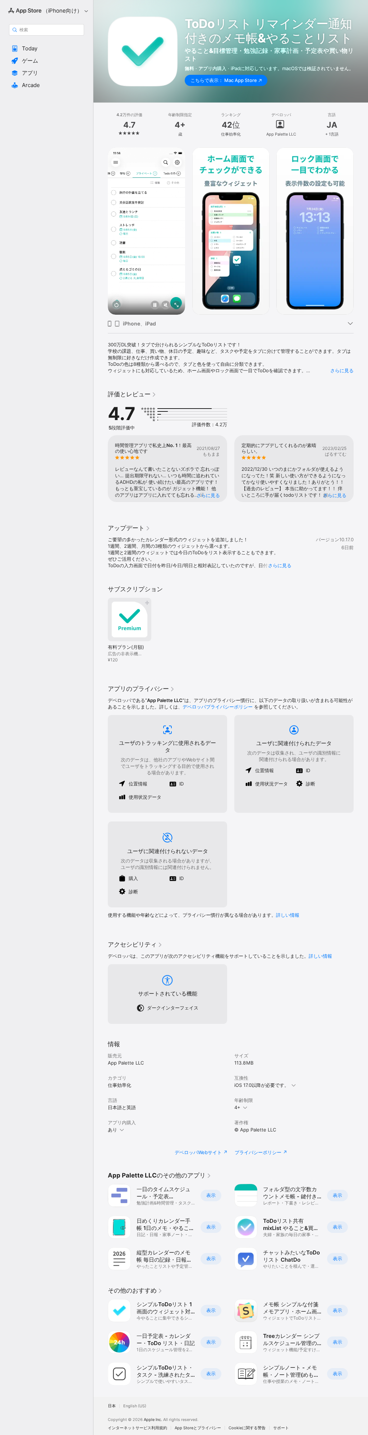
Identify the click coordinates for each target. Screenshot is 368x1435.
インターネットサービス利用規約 (137, 1428)
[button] (46, 48)
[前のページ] (101, 124)
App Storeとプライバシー (198, 1428)
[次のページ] (361, 124)
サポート (281, 1428)
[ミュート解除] (165, 305)
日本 (112, 1406)
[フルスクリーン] (176, 305)
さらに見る (342, 370)
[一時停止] (155, 305)
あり (112, 1130)
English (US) (134, 1406)
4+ (237, 1107)
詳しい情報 (287, 915)
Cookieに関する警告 (247, 1428)
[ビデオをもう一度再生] (116, 305)
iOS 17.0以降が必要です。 (261, 1085)
